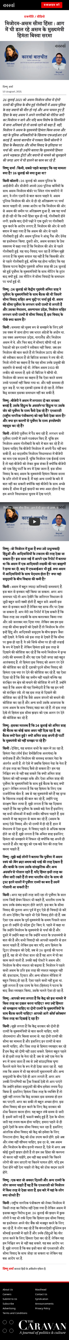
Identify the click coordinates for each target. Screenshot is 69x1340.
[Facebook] (5, 1322)
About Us (8, 1289)
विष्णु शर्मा (8, 1269)
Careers (7, 1294)
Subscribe (8, 1303)
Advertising (9, 1308)
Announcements (44, 1303)
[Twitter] (11, 1322)
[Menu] (66, 5)
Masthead (40, 1289)
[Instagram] (5, 1331)
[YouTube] (11, 1331)
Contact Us (41, 1294)
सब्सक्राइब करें (52, 5)
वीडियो (41, 16)
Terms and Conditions (15, 1313)
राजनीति (29, 16)
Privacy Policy (42, 1308)
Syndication (41, 1299)
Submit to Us (10, 1299)
